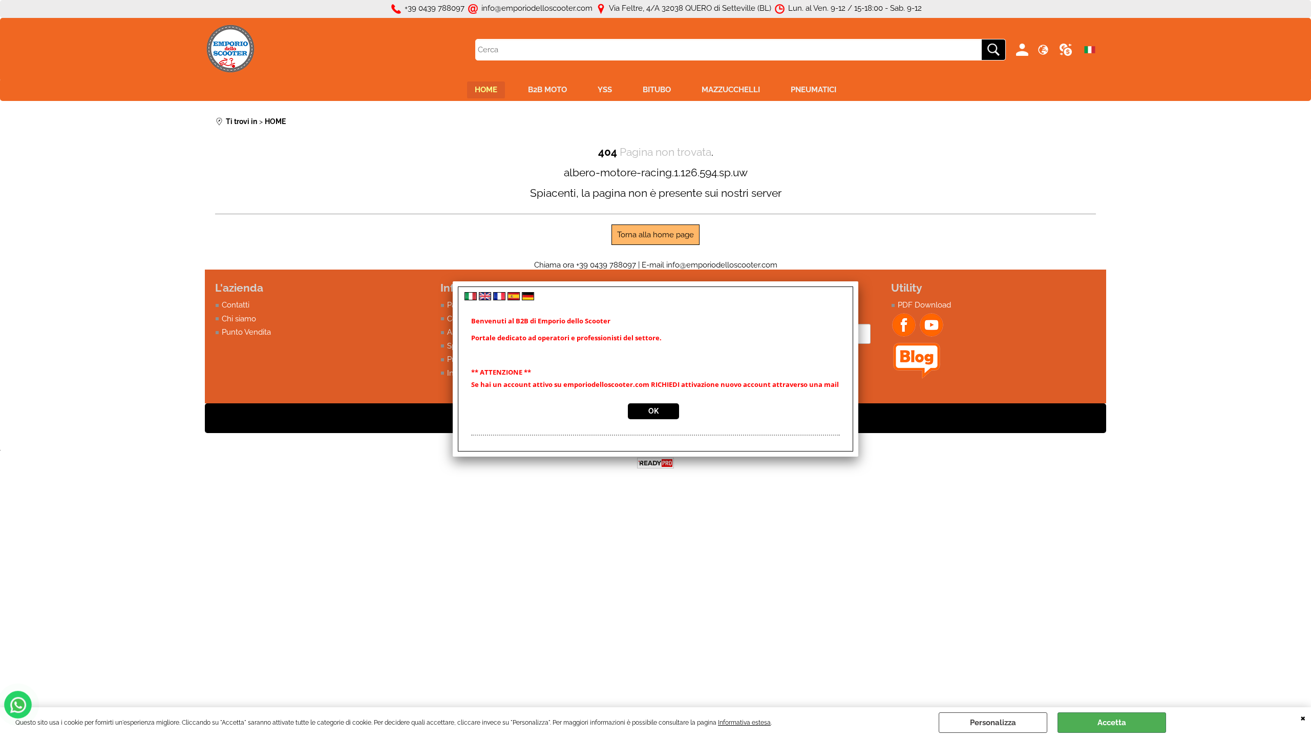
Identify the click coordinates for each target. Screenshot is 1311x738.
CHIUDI (1303, 717)
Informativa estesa (744, 722)
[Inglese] (485, 297)
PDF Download (924, 305)
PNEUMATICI (813, 89)
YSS (605, 89)
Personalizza (993, 722)
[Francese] (499, 297)
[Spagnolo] (513, 297)
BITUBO (657, 89)
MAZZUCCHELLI (731, 89)
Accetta (1111, 722)
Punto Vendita (246, 332)
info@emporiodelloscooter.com (721, 265)
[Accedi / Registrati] (1024, 49)
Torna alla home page (655, 234)
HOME (486, 89)
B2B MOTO (547, 89)
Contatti (235, 305)
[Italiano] (470, 297)
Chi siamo (239, 318)
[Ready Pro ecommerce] (655, 463)
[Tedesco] (528, 297)
